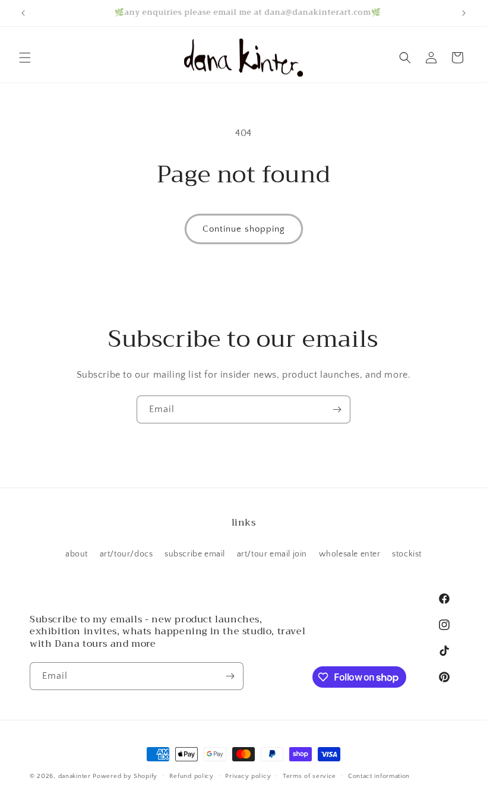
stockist (407, 554)
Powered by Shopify (125, 776)
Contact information (379, 776)
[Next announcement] (464, 13)
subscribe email (195, 554)
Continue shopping (244, 229)
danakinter (74, 776)
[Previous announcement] (23, 13)
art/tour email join (272, 554)
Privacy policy (248, 776)
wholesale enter (350, 554)
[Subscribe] (337, 409)
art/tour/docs (126, 554)
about (76, 554)
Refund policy (191, 776)
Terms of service (309, 776)
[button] (25, 58)
